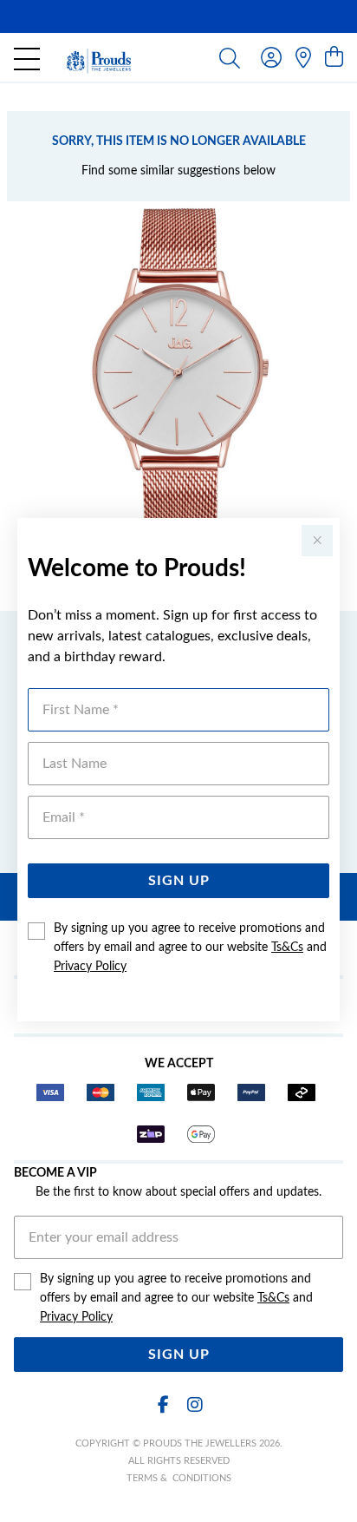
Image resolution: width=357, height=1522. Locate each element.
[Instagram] (194, 1405)
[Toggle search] (229, 57)
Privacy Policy (90, 967)
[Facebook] (163, 1405)
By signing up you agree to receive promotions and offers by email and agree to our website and (190, 947)
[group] (178, 16)
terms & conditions (179, 1478)
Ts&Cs (287, 947)
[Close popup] (317, 540)
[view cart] (334, 58)
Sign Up (179, 881)
